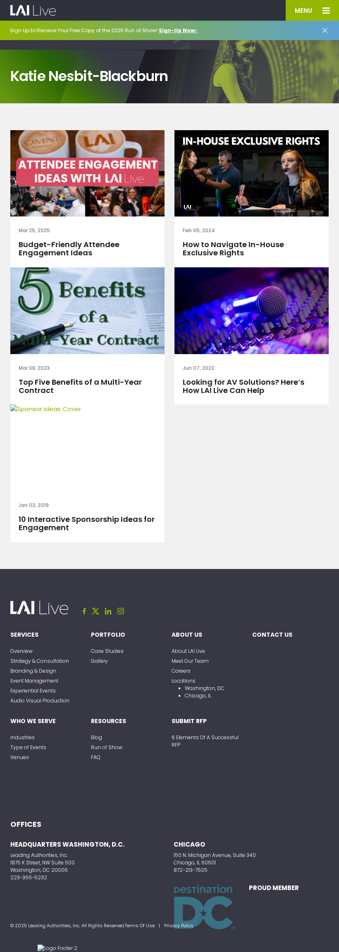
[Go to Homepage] (33, 10)
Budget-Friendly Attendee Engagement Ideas (69, 248)
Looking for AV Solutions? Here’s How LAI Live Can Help (243, 386)
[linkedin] (108, 611)
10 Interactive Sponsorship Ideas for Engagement (87, 523)
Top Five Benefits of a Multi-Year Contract (80, 386)
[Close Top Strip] (325, 30)
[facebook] (84, 611)
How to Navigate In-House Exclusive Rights (233, 248)
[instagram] (120, 611)
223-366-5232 (28, 877)
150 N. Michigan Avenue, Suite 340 (215, 855)
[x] (95, 611)
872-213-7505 (191, 869)
